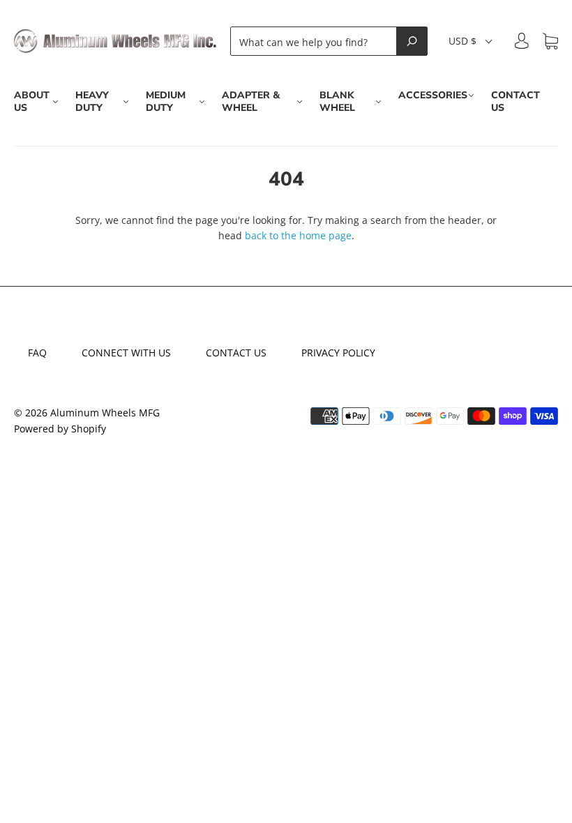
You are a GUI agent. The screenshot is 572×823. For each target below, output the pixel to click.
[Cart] (550, 41)
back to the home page (298, 235)
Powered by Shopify (60, 428)
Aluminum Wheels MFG (105, 412)
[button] (471, 41)
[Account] (522, 40)
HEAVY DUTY (92, 101)
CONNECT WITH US (126, 352)
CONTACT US (515, 101)
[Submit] (412, 41)
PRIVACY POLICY (338, 352)
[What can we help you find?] (317, 41)
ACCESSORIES (432, 95)
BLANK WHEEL (337, 101)
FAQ (37, 352)
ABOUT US (32, 101)
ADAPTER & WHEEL (251, 101)
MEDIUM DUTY (166, 101)
